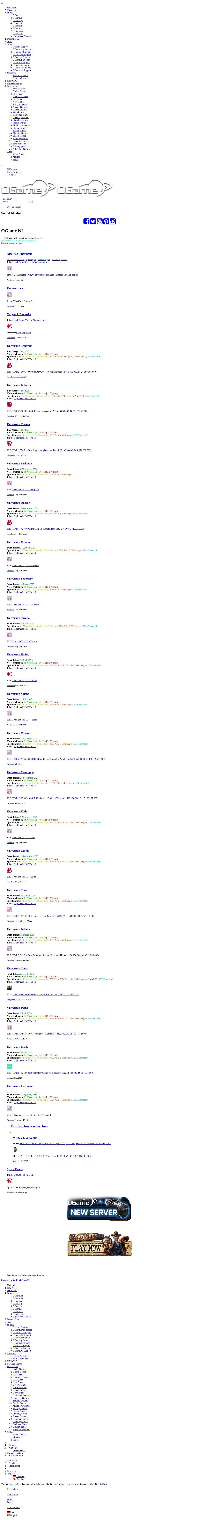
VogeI (15, 1161)
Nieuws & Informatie (19, 253)
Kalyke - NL (59, 1143)
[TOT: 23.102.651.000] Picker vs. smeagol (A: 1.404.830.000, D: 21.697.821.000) (50, 411)
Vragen (28, 320)
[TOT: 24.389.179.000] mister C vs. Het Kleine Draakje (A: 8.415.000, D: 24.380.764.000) (54, 372)
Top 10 (32, 359)
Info (34, 262)
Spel (16, 262)
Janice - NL (47, 1143)
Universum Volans (18, 693)
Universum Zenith (18, 850)
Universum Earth (17, 1046)
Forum (21, 262)
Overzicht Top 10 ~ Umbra (24, 680)
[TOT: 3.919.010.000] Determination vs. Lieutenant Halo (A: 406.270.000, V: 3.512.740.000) (55, 955)
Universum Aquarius (19, 345)
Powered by (15, 1280)
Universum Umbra (18, 654)
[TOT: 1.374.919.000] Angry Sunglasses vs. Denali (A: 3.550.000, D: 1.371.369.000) (51, 450)
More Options (13, 1507)
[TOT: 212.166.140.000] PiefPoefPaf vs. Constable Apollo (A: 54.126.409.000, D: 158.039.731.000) (58, 759)
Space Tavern (15, 1169)
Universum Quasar (18, 502)
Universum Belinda (18, 929)
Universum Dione (17, 1007)
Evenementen (15, 288)
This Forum (6, 199)
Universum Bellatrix (19, 385)
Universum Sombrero (20, 578)
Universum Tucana (18, 617)
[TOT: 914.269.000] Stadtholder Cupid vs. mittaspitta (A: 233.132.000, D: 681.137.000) (52, 1073)
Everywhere (12, 1489)
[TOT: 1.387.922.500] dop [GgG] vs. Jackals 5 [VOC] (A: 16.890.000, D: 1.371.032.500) (53, 916)
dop (8, 1078)
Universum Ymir (17, 811)
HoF (26, 359)
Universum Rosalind (19, 542)
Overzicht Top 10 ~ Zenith (24, 876)
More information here (11, 243)
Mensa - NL (81, 1143)
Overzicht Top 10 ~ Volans (24, 719)
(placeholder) (19, 1450)
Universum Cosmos (18, 424)
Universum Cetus (17, 968)
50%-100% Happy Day (24, 301)
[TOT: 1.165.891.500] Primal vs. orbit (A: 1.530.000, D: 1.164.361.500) (57, 1156)
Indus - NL (36, 1143)
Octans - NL (105, 1143)
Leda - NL (70, 1143)
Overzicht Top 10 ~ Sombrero (25, 604)
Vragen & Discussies (19, 314)
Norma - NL (93, 1143)
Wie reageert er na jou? (29, 1187)
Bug (44, 320)
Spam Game (28, 1175)
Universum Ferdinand (20, 1086)
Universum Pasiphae (19, 463)
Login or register (14, 172)
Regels (28, 262)
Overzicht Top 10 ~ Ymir (23, 837)
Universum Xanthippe (20, 772)
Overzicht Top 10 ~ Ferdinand (37, 1115)
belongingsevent (23, 332)
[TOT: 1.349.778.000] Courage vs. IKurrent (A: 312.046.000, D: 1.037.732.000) (49, 1033)
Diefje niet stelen (13, 999)
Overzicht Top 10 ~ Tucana (24, 641)
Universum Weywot (18, 732)
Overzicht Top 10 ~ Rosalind (25, 565)
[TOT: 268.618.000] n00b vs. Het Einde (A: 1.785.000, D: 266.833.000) (45, 994)
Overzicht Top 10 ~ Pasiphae (25, 489)
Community (41, 262)
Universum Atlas (17, 889)
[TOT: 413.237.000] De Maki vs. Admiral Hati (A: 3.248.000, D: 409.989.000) (48, 529)
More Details (96, 1484)
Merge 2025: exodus (25, 1137)
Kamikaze (11, 338)
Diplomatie (19, 359)
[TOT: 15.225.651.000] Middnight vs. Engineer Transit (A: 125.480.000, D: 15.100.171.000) (55, 798)
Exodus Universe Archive (29, 1126)
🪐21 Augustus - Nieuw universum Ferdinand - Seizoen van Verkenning (44, 275)
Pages (9, 1502)
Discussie (36, 320)
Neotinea (10, 280)
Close (104, 1484)
